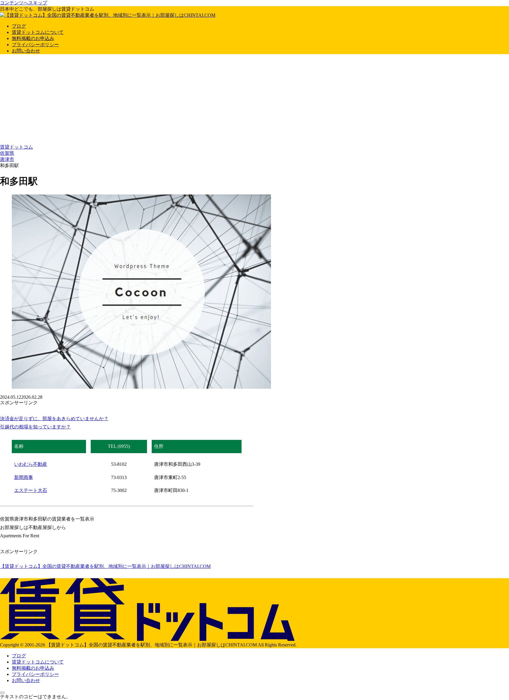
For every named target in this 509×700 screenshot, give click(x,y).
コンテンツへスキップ (23, 2)
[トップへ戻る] (2, 693)
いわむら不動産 (30, 464)
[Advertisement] (254, 100)
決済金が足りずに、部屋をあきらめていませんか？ (54, 418)
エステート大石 (30, 490)
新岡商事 (23, 477)
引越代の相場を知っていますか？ (35, 426)
